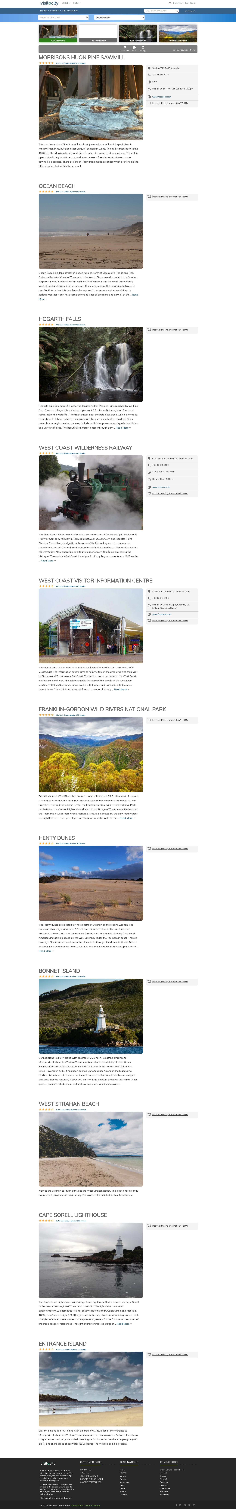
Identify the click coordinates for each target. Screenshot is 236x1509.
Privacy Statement (89, 1476)
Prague (123, 1479)
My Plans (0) (190, 11)
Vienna (123, 1473)
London (123, 1476)
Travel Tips (177, 3)
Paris (122, 1470)
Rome (122, 1488)
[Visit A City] (48, 1464)
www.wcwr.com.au (161, 487)
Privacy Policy (77, 1505)
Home (43, 10)
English (76, 3)
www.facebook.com (161, 96)
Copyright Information (91, 1479)
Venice (123, 1491)
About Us (84, 1473)
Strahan (55, 10)
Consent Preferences (90, 1482)
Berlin (122, 1485)
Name (192, 50)
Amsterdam (125, 1482)
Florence (123, 1494)
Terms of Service (92, 1505)
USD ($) (65, 3)
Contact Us (85, 1470)
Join (186, 3)
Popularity (184, 50)
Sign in (193, 3)
